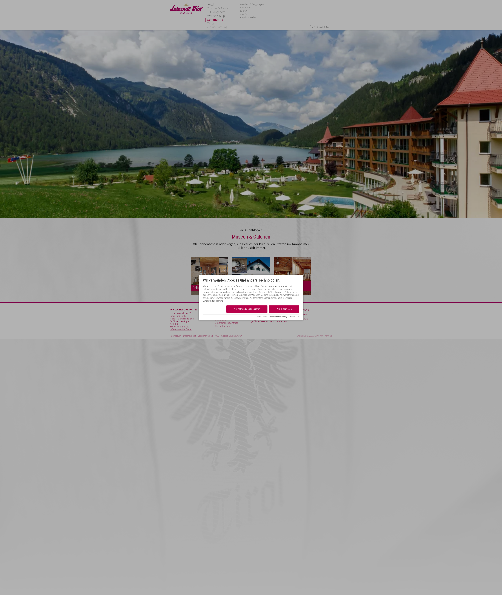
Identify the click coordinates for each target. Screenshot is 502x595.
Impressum (294, 316)
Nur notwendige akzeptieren (247, 309)
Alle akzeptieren (284, 309)
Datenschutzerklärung (278, 316)
